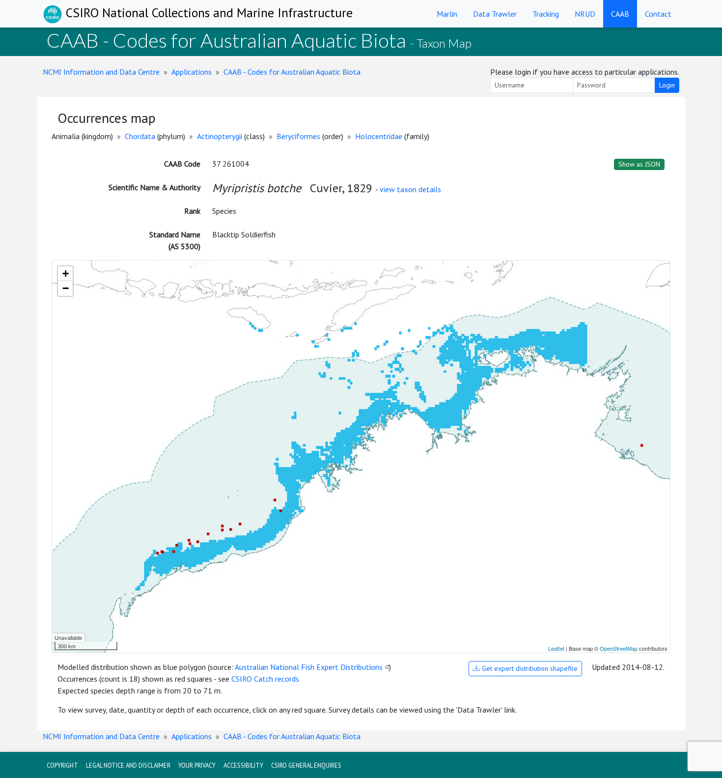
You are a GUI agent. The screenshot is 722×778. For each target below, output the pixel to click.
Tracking (545, 14)
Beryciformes (298, 136)
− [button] (65, 288)
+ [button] (65, 273)
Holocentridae (378, 136)
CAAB (620, 14)
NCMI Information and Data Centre (101, 72)
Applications (191, 72)
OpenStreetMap (619, 648)
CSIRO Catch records (265, 679)
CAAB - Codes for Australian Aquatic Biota (292, 72)
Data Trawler (495, 14)
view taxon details (410, 189)
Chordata (140, 136)
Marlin (447, 14)
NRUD (585, 14)
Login (667, 85)
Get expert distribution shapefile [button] (529, 668)
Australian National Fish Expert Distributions (309, 667)
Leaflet (556, 648)
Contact (658, 14)
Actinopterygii (219, 136)
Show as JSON (639, 164)
